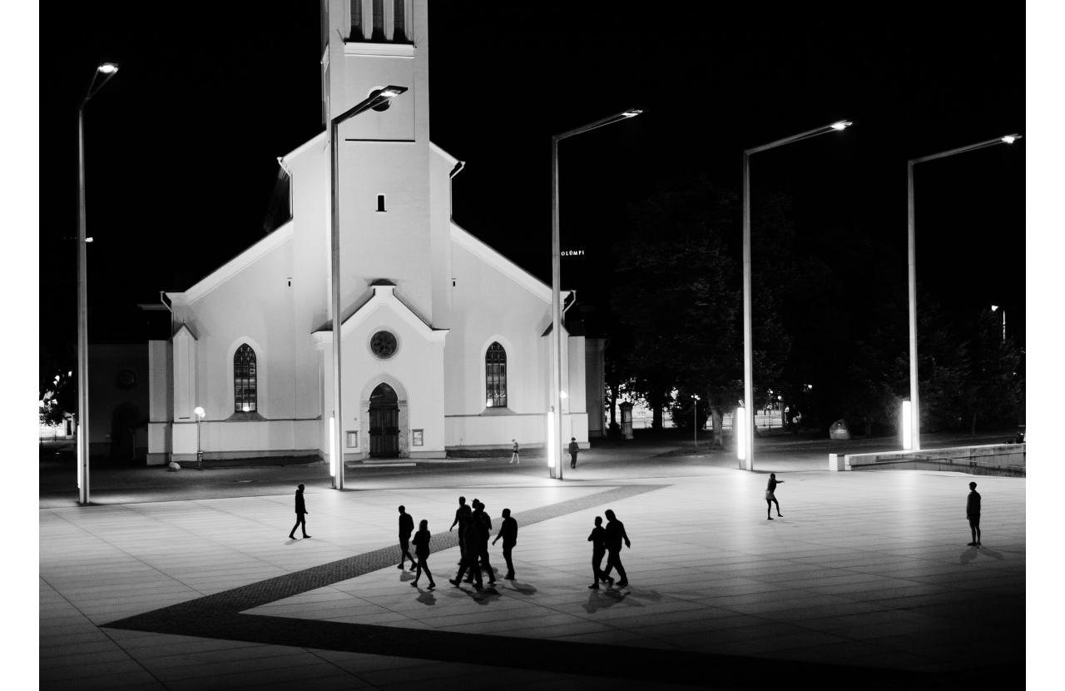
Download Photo (904, 657)
